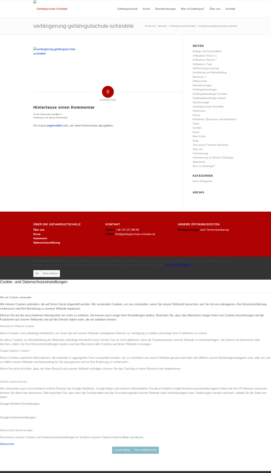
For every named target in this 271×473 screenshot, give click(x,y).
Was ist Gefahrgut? (204, 166)
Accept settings (122, 450)
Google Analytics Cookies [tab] (15, 350)
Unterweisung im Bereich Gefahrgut (213, 157)
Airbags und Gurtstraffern (207, 51)
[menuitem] (127, 9)
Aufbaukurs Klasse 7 (205, 59)
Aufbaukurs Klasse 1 (205, 55)
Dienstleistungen (202, 85)
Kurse (196, 132)
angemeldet (54, 125)
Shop (196, 140)
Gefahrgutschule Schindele (208, 106)
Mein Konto (199, 136)
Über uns (198, 149)
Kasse (196, 115)
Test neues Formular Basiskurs (211, 144)
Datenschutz (200, 81)
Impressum (199, 110)
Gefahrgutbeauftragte (205, 89)
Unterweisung (200, 153)
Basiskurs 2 (199, 76)
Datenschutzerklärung (46, 242)
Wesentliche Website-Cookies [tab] (17, 326)
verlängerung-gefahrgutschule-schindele (83, 26)
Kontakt (197, 127)
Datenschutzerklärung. (178, 265)
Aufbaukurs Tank (202, 64)
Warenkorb (199, 161)
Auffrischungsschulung (206, 68)
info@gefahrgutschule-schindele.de (135, 234)
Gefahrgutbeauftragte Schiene (210, 93)
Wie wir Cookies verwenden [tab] (16, 297)
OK (37, 273)
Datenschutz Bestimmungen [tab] (16, 430)
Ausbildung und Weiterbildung (210, 72)
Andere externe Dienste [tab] (13, 381)
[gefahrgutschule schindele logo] (50, 9)
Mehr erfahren (50, 273)
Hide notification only (145, 450)
